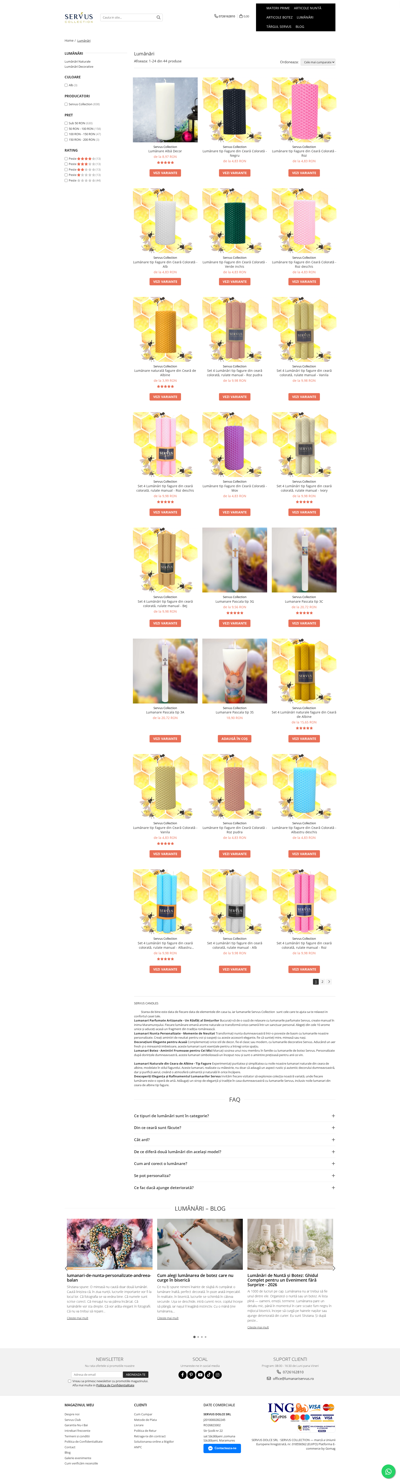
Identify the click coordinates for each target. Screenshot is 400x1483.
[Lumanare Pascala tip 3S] (234, 671)
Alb (71, 85)
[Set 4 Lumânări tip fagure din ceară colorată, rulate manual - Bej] (165, 560)
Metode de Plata (145, 1420)
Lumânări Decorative (79, 66)
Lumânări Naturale (78, 61)
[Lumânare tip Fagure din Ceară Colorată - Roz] (304, 109)
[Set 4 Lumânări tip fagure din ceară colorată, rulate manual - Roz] (304, 901)
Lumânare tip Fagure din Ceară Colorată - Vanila (165, 829)
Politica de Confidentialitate (115, 1385)
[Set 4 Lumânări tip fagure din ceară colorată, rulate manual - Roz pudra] (234, 329)
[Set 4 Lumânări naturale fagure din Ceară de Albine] (304, 671)
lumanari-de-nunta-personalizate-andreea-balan (109, 1278)
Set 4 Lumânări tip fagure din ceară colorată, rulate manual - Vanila (304, 372)
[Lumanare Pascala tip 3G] (234, 560)
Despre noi (72, 1414)
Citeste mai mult (77, 1318)
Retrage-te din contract (150, 1436)
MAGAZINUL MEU (79, 1405)
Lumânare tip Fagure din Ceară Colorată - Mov (235, 488)
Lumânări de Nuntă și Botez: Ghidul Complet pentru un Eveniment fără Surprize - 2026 (282, 1280)
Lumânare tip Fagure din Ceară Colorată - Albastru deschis (304, 829)
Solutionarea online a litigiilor (154, 1441)
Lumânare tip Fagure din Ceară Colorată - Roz (304, 153)
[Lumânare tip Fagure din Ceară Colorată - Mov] (234, 444)
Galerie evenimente (78, 1458)
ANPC (138, 1447)
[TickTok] (209, 1375)
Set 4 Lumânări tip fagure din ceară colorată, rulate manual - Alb (234, 945)
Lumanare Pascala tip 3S (235, 712)
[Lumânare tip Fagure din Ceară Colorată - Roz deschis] (304, 220)
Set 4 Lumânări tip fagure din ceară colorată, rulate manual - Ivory (304, 488)
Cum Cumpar (143, 1414)
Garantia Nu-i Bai (76, 1425)
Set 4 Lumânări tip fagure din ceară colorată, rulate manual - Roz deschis (165, 488)
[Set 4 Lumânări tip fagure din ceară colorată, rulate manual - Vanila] (304, 329)
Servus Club (73, 1420)
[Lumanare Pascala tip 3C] (304, 560)
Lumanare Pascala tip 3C (304, 601)
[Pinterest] (191, 1375)
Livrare (139, 1425)
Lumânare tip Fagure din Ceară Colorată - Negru (235, 153)
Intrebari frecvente (77, 1431)
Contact (70, 1447)
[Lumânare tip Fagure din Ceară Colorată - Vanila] (165, 786)
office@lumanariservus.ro (293, 1378)
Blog (300, 26)
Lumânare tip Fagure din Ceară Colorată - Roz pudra (235, 829)
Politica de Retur (145, 1431)
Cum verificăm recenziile (81, 1463)
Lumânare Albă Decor (165, 151)
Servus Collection (80, 104)
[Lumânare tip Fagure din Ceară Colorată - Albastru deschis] (304, 786)
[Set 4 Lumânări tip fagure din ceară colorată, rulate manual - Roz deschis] (165, 444)
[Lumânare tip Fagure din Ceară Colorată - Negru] (234, 109)
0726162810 (293, 1372)
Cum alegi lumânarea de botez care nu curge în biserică (195, 1278)
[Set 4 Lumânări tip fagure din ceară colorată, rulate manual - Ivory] (304, 444)
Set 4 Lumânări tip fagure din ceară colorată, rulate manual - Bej (165, 603)
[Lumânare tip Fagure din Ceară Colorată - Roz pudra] (234, 786)
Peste (73, 158)
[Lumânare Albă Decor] (165, 109)
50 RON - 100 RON (81, 129)
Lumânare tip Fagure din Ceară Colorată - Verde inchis (235, 264)
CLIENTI (140, 1405)
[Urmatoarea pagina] (329, 982)
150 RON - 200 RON (82, 139)
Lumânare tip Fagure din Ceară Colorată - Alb (165, 264)
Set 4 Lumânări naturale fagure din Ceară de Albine (304, 714)
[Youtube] (200, 1375)
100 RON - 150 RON (82, 134)
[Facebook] (182, 1375)
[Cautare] (158, 17)
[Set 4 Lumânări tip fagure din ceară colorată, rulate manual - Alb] (234, 901)
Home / (71, 40)
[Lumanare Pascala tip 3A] (165, 671)
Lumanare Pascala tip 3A (165, 712)
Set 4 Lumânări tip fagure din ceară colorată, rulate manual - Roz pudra (234, 372)
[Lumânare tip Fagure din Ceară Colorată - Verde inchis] (234, 220)
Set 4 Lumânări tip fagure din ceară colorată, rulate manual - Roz (304, 945)
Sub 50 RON (77, 123)
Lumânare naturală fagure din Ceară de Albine (165, 372)
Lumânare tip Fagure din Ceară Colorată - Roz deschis (304, 264)
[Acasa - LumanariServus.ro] (79, 17)
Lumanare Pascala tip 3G (235, 601)
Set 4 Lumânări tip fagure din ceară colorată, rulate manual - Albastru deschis (165, 945)
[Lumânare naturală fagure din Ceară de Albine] (165, 329)
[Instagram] (218, 1375)
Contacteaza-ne (225, 1448)
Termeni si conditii (77, 1436)
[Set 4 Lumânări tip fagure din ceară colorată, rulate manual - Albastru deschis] (165, 901)
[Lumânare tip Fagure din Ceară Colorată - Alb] (165, 220)
